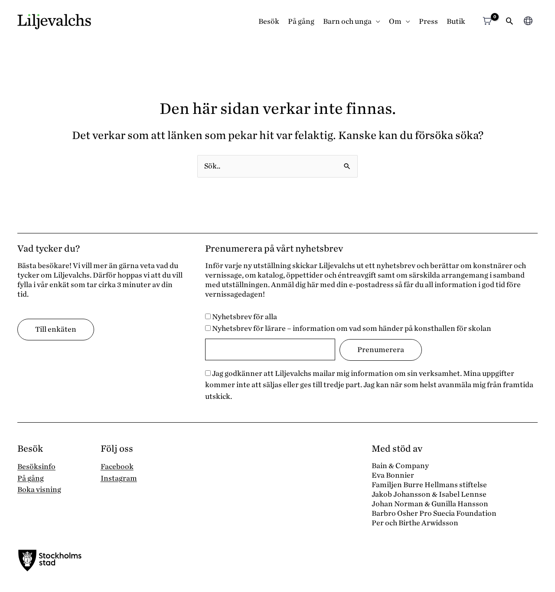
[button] (509, 22)
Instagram (119, 478)
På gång (301, 21)
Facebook (117, 467)
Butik (456, 21)
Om (395, 21)
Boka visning (39, 489)
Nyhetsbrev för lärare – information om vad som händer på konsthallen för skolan (351, 328)
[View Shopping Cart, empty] (487, 22)
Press (428, 21)
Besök (268, 21)
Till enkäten (55, 329)
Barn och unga (347, 21)
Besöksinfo (36, 467)
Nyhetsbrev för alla (244, 317)
